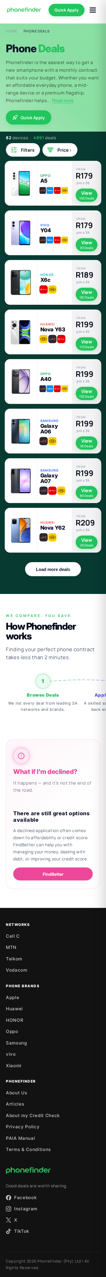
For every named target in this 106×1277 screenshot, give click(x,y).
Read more (63, 100)
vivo (11, 1054)
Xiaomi (13, 1065)
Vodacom (16, 970)
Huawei (14, 1008)
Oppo (12, 1031)
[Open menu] (93, 10)
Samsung (16, 1043)
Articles (15, 1104)
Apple (12, 997)
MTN (11, 947)
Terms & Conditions (28, 1149)
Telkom (14, 959)
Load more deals (53, 569)
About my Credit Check (33, 1115)
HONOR (14, 1020)
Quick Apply (66, 10)
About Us (16, 1093)
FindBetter (53, 874)
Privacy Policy (22, 1126)
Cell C (13, 936)
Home (11, 31)
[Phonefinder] (24, 10)
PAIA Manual (20, 1138)
